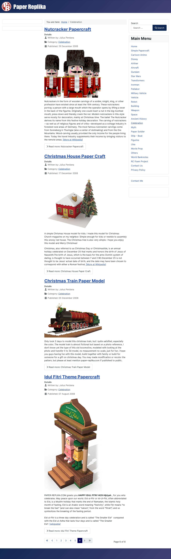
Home (134, 46)
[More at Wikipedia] (73, 139)
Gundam (135, 72)
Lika (133, 144)
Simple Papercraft (140, 50)
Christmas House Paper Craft (74, 156)
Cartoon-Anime (139, 55)
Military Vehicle (138, 93)
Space (134, 114)
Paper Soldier (138, 131)
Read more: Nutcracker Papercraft (65, 146)
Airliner (134, 63)
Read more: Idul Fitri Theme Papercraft (68, 530)
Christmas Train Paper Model (74, 280)
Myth (133, 127)
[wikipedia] (55, 524)
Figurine (135, 140)
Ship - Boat (136, 135)
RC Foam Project (139, 161)
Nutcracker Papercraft (67, 29)
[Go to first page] (47, 540)
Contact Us (137, 165)
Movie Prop (137, 148)
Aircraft (135, 67)
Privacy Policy (138, 170)
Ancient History (139, 118)
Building (135, 106)
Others (134, 152)
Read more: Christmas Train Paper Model (69, 367)
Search (134, 23)
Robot (134, 101)
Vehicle (134, 97)
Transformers (137, 80)
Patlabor (135, 89)
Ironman (135, 84)
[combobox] (142, 28)
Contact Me (137, 180)
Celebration (64, 42)
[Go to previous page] (52, 540)
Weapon (135, 110)
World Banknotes (139, 157)
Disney (134, 59)
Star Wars (136, 76)
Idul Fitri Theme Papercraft (72, 376)
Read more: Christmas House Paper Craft (69, 271)
